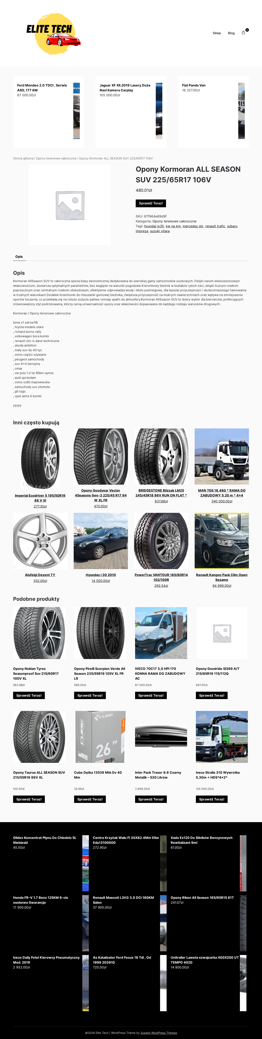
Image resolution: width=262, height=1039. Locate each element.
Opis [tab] (19, 256)
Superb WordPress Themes (159, 1033)
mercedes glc (193, 226)
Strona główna (23, 158)
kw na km (173, 226)
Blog (231, 33)
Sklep (217, 33)
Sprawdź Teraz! (151, 203)
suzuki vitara (160, 231)
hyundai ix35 (154, 226)
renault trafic (215, 226)
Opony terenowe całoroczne (56, 158)
